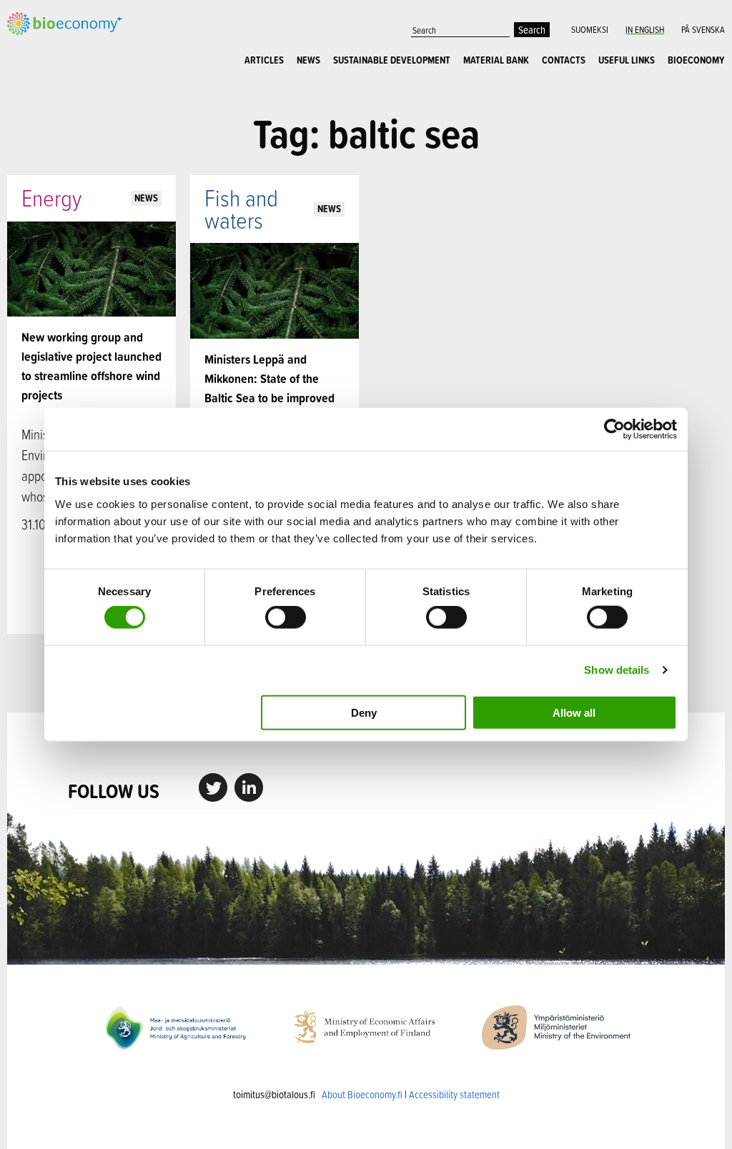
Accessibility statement (454, 1094)
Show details (616, 670)
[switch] (285, 617)
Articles (264, 60)
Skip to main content (56, 33)
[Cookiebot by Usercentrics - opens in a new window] (614, 429)
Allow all (574, 712)
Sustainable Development (391, 60)
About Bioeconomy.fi (362, 1094)
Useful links (626, 60)
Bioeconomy (696, 60)
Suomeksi (589, 29)
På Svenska (703, 29)
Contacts (563, 60)
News (308, 60)
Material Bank (496, 60)
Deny (364, 712)
